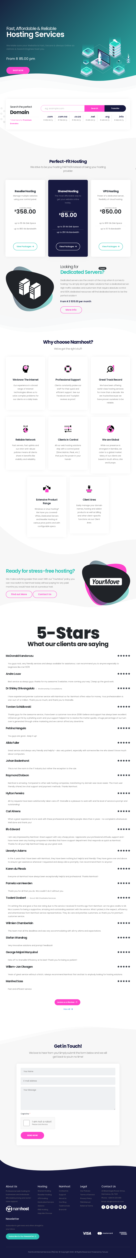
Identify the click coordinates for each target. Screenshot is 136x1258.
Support (6, 2)
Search (94, 108)
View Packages (24, 246)
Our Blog (62, 1202)
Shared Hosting (44, 1191)
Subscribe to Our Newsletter (21, 1236)
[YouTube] (120, 1207)
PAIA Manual (85, 1202)
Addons (68, 14)
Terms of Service (87, 1194)
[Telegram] (124, 1207)
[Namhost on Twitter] (99, 3)
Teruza (105, 1252)
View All (67, 1009)
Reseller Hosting (45, 1194)
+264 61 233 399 (114, 1198)
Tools (28, 2)
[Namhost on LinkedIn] (103, 3)
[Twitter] (107, 1207)
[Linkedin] (112, 1207)
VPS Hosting (43, 1198)
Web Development (50, 2)
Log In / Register (126, 14)
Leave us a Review (66, 1002)
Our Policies (85, 1191)
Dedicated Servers (46, 1202)
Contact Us (91, 14)
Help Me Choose (45, 1213)
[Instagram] (116, 1207)
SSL (49, 14)
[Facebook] (103, 1207)
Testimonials (64, 1206)
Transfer (115, 108)
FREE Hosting (43, 1209)
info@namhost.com (115, 1201)
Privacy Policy (86, 1198)
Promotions (79, 14)
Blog (13, 2)
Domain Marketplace (11, 7)
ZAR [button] (79, 3)
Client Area (36, 2)
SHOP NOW (18, 70)
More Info (71, 309)
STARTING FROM (25, 208)
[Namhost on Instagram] (94, 7)
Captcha (25, 1113)
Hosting (31, 14)
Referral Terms (86, 1206)
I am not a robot (42, 1121)
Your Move (57, 14)
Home (23, 14)
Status (20, 2)
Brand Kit (62, 1209)
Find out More (19, 594)
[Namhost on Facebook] (94, 3)
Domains (41, 14)
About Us (62, 1198)
